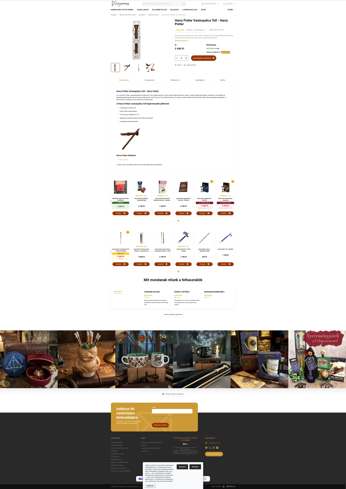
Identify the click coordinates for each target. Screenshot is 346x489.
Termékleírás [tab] (124, 80)
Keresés (183, 3)
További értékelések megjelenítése (173, 314)
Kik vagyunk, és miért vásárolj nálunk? (151, 442)
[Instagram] (213, 447)
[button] (167, 220)
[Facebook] (206, 447)
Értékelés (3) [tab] (175, 80)
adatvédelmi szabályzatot (181, 416)
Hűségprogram (115, 456)
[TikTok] (217, 447)
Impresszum (144, 451)
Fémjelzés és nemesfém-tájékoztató (121, 471)
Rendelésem (114, 451)
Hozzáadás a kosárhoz (202, 58)
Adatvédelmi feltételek (117, 465)
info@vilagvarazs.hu (214, 443)
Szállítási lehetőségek (117, 442)
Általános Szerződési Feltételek (119, 462)
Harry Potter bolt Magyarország (120, 448)
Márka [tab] (222, 80)
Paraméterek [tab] (149, 80)
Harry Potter (124, 160)
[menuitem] (123, 9)
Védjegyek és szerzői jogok (118, 468)
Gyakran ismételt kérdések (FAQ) (150, 448)
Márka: (216, 30)
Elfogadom (195, 467)
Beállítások (150, 486)
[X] (210, 447)
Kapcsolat (144, 445)
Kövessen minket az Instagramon (174, 394)
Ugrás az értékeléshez (199, 30)
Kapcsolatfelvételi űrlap (213, 454)
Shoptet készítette (216, 486)
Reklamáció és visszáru (117, 454)
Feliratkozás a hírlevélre (160, 425)
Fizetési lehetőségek (116, 445)
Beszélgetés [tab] (200, 80)
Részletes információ (181, 40)
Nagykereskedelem (116, 459)
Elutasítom (182, 467)
